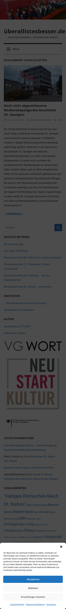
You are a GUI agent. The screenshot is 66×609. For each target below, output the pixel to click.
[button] (61, 546)
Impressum (51, 604)
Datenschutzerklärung (35, 604)
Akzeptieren (33, 579)
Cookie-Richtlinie (17, 604)
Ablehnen (33, 588)
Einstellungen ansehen (33, 597)
